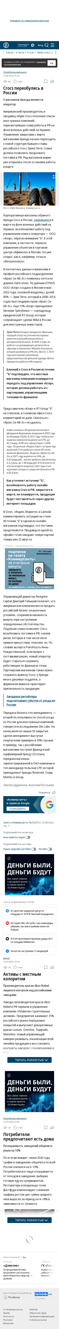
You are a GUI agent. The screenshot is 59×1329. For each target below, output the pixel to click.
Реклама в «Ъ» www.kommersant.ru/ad (29, 20)
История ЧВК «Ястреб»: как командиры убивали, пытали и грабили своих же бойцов (32, 926)
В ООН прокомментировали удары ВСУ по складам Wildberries (32, 940)
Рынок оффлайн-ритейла (17, 849)
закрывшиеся (42, 220)
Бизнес (6, 958)
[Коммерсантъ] (6, 45)
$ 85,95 (9, 52)
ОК (51, 63)
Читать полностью (29, 1060)
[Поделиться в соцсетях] (52, 81)
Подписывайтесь (18, 808)
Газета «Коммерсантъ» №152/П (20, 822)
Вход (40, 45)
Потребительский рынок (15, 72)
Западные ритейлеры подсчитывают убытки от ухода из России (31, 700)
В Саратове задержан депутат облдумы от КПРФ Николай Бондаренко (32, 912)
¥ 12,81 (30, 52)
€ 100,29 (20, 52)
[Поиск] (46, 45)
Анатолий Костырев (14, 837)
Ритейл (43, 849)
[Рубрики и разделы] (52, 45)
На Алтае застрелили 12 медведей (29, 951)
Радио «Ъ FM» (9, 1237)
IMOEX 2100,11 (44, 52)
